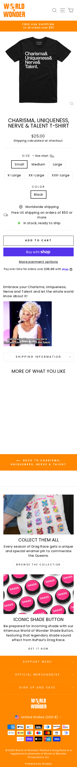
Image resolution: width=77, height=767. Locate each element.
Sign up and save (37, 687)
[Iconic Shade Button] (38, 594)
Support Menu (37, 662)
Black (38, 194)
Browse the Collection (38, 564)
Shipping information (38, 357)
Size (35, 156)
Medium (38, 164)
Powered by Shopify (38, 763)
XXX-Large (60, 175)
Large (57, 164)
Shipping (20, 141)
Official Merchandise (37, 675)
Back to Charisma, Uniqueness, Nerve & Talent (39, 462)
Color (38, 187)
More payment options (38, 262)
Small (19, 164)
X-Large (14, 175)
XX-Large (36, 175)
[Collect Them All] (38, 514)
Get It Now (38, 648)
